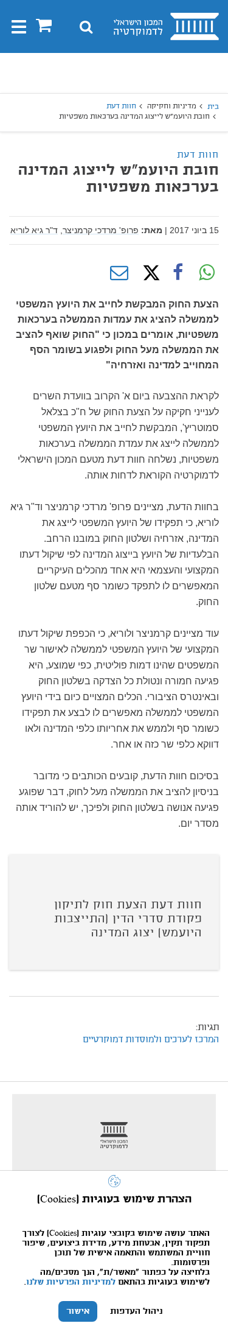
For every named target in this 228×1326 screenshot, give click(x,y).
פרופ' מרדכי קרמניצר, (99, 230)
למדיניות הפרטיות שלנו (71, 1282)
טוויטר (148, 273)
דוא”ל (119, 273)
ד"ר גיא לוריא (34, 230)
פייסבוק (177, 273)
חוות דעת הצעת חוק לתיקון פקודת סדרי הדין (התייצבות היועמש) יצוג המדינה (128, 919)
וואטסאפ (207, 273)
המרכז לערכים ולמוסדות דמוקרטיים (151, 1040)
